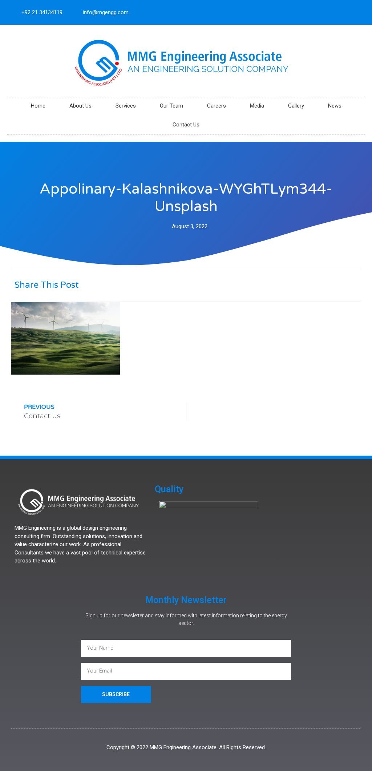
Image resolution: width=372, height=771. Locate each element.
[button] (282, 284)
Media (257, 105)
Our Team (171, 105)
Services (126, 105)
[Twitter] (344, 12)
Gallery (296, 105)
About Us (80, 105)
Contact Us (186, 124)
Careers (216, 105)
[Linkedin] (356, 12)
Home (38, 105)
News (334, 105)
